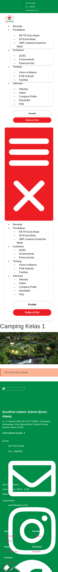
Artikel (22, 93)
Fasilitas (23, 80)
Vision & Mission (28, 72)
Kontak (32, 113)
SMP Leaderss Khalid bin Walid (31, 45)
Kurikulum (18, 50)
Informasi (18, 83)
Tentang (17, 66)
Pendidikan (19, 30)
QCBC (22, 55)
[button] (29, 174)
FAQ (21, 104)
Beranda (17, 26)
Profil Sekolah (26, 76)
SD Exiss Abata (27, 39)
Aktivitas (23, 89)
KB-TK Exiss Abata (29, 35)
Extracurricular (26, 63)
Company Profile (28, 96)
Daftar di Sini (32, 120)
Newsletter (24, 100)
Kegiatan (36, 551)
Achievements (26, 59)
